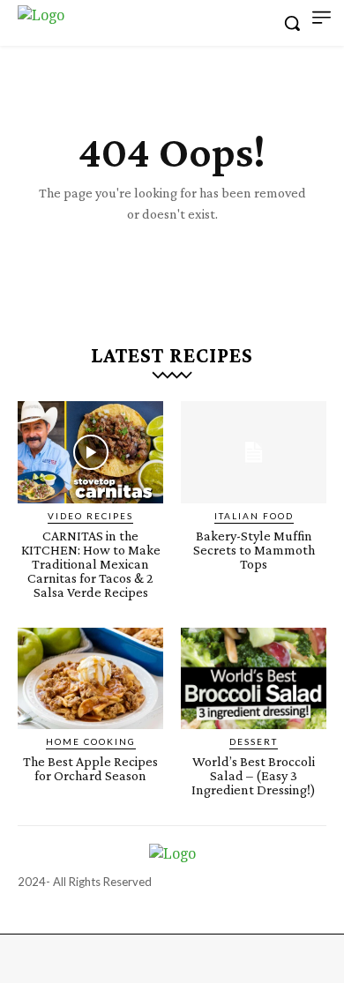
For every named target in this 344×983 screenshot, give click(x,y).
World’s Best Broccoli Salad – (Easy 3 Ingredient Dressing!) (253, 775)
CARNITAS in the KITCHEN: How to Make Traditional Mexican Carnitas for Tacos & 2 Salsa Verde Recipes (91, 563)
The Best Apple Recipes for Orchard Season (90, 768)
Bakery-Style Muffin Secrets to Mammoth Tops (254, 549)
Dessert (253, 741)
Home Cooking (91, 741)
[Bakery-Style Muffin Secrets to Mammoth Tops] (253, 452)
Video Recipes (90, 515)
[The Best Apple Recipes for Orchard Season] (90, 679)
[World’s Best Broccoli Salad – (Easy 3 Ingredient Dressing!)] (253, 679)
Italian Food (254, 515)
